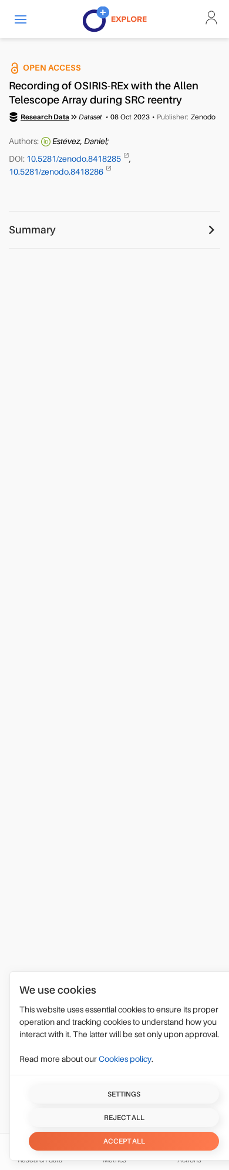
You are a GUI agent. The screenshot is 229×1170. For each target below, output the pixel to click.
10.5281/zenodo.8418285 (74, 158)
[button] (20, 19)
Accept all (124, 1141)
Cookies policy (125, 1059)
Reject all (124, 1118)
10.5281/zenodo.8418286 (57, 171)
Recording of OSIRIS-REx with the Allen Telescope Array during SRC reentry (103, 93)
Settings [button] (123, 1094)
